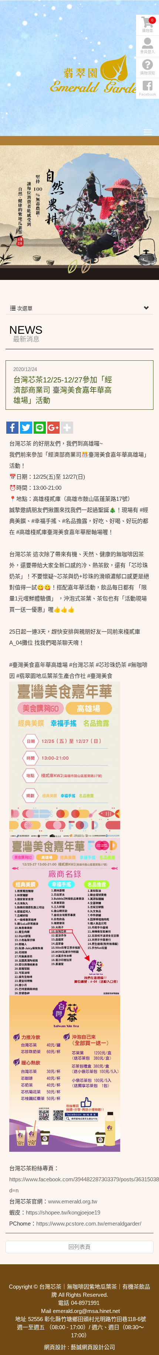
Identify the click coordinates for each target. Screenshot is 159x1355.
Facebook (147, 94)
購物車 (147, 25)
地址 (20, 1319)
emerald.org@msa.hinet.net (86, 1311)
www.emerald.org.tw (72, 1201)
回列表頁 (79, 1247)
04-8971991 (85, 1303)
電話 (63, 1303)
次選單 (24, 308)
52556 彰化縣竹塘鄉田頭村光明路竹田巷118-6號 (87, 1319)
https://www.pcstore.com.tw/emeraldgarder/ (88, 1223)
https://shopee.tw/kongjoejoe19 (63, 1212)
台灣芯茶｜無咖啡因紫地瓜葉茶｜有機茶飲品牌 (98, 74)
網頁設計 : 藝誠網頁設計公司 (79, 1347)
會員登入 (147, 52)
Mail (46, 1311)
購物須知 (147, 73)
